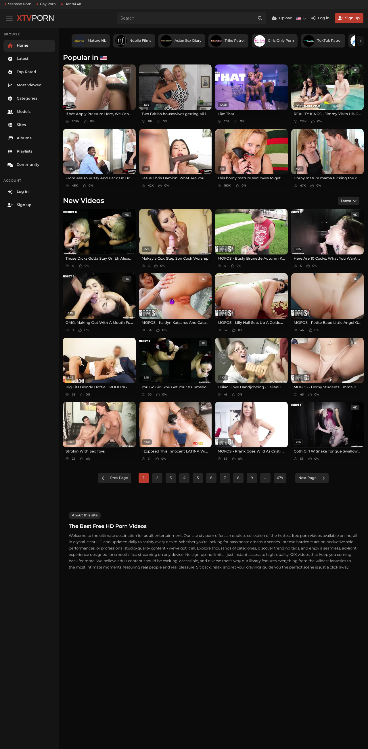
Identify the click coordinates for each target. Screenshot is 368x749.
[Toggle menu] (9, 18)
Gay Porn (48, 4)
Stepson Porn (19, 4)
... (265, 478)
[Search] (260, 18)
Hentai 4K (73, 4)
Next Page (307, 478)
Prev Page (119, 478)
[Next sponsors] (360, 41)
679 (280, 478)
